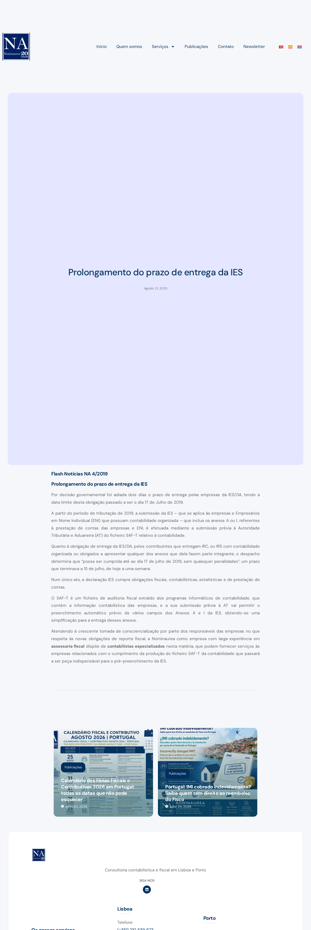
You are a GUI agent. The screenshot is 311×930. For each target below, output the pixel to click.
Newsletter (254, 46)
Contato (226, 46)
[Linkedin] (147, 889)
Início (101, 46)
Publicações (196, 46)
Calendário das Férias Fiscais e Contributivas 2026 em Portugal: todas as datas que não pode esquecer (97, 790)
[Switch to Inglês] (299, 46)
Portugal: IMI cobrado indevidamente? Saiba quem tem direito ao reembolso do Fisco (208, 793)
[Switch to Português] (281, 46)
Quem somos (129, 46)
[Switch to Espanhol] (290, 46)
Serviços (160, 46)
